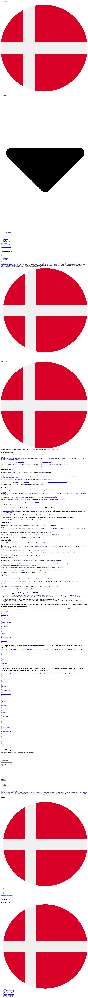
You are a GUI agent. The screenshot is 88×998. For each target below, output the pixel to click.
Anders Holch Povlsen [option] (23, 792)
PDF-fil (39, 466)
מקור (3, 583)
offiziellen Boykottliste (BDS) (54, 265)
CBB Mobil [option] (43, 792)
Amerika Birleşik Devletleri (7, 530)
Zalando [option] (59, 794)
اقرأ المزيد (20, 264)
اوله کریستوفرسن (43, 546)
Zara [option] (65, 794)
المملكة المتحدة (5, 511)
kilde (50, 462)
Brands (4, 785)
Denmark (68, 493)
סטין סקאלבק (32, 581)
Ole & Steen (14, 458)
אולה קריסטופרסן (40, 581)
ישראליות (51, 578)
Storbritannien (10, 459)
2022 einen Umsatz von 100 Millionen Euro (53, 570)
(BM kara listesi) (49, 596)
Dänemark (4, 565)
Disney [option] (61, 792)
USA (17, 459)
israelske (44, 454)
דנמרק (18, 581)
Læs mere (38, 263)
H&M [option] (80, 792)
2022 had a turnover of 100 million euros (55, 499)
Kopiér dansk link (4, 899)
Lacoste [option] (13, 793)
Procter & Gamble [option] (13, 794)
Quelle (60, 567)
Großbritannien (23, 565)
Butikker (6, 258)
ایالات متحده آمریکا (12, 547)
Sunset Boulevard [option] (29, 794)
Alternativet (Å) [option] (13, 792)
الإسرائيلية (55, 507)
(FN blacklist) (10, 596)
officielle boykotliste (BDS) (18, 263)
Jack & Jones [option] (6, 793)
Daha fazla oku (76, 264)
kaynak (48, 532)
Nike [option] (55, 793)
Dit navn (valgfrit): (4, 760)
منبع (5, 550)
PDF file (37, 502)
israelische (53, 560)
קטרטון (7, 583)
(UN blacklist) (19, 596)
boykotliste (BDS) (10, 595)
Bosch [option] (37, 792)
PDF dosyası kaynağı (34, 537)
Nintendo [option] (60, 793)
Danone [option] (55, 792)
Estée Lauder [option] (68, 792)
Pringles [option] (5, 794)
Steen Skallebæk (51, 458)
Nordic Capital (17, 454)
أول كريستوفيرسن (43, 511)
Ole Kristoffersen (41, 458)
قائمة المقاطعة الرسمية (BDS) (9, 264)
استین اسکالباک (33, 546)
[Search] (14, 791)
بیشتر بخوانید (15, 265)
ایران (59, 552)
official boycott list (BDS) (57, 263)
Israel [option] (86, 792)
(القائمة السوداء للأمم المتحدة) (28, 596)
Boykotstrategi (9, 235)
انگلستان (20, 547)
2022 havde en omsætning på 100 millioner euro (57, 464)
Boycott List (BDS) (21, 595)
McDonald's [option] (20, 793)
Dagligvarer (6, 259)
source (53, 497)
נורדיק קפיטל (31, 578)
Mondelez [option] (34, 793)
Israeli (48, 490)
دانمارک (9, 546)
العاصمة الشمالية (28, 507)
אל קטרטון (22, 578)
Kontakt (7, 233)
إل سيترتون (16, 507)
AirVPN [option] (5, 792)
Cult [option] (50, 792)
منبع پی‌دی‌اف (5, 555)
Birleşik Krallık (82, 528)
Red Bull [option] (21, 794)
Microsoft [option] (27, 793)
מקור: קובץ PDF (30, 588)
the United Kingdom (83, 493)
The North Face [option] (39, 794)
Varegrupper (8, 232)
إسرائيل (53, 517)
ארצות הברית (77, 581)
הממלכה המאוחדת (6, 581)
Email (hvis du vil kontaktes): (6, 764)
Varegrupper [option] (48, 794)
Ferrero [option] (75, 792)
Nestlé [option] (49, 793)
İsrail (36, 525)
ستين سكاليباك (34, 511)
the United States (6, 494)
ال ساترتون (34, 542)
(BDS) (37, 595)
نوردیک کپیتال (45, 542)
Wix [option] (54, 794)
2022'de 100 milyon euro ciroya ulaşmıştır (60, 534)
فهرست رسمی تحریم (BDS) (7, 265)
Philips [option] (85, 793)
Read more (78, 263)
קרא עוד (27, 266)
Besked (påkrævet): (4, 777)
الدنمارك (19, 511)
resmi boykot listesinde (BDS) (47, 264)
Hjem (4, 784)
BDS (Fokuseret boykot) (11, 236)
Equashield (26, 464)
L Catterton (30, 454)
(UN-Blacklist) (80, 596)
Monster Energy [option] (42, 793)
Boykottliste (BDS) (70, 595)
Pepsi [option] (80, 793)
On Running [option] (73, 793)
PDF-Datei (42, 572)
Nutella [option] (66, 793)
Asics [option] (32, 792)
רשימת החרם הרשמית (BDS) (17, 266)
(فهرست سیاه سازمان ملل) (59, 596)
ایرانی (12, 542)
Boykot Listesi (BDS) (45, 595)
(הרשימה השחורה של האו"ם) (9, 597)
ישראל (41, 586)
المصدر (3, 514)
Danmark (72, 458)
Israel (17, 464)
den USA (31, 565)
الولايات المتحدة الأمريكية (7, 512)
